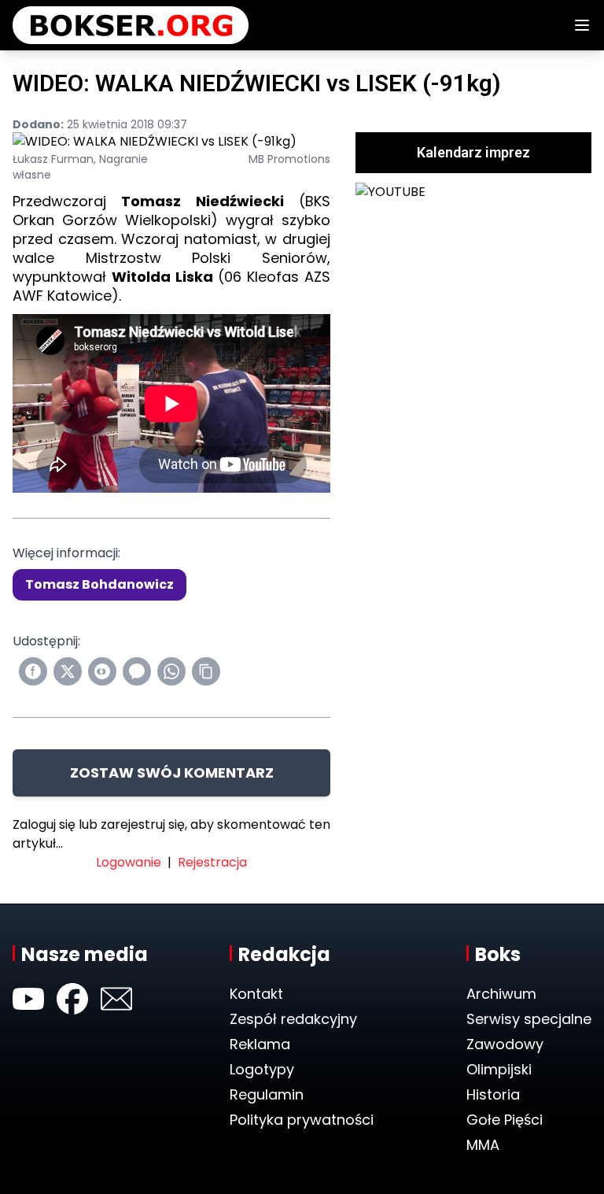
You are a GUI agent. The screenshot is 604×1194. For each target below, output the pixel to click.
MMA (482, 1145)
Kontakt (256, 994)
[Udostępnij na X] (67, 671)
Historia (493, 1094)
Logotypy (262, 1069)
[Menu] (582, 25)
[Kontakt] (116, 999)
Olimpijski (499, 1069)
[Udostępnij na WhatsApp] (171, 671)
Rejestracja (212, 862)
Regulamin (267, 1094)
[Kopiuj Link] (206, 671)
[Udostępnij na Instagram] (102, 671)
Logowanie (128, 862)
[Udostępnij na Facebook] (33, 671)
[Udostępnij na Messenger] (137, 671)
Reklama (260, 1044)
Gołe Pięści (504, 1119)
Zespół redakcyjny (293, 1019)
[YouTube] (28, 999)
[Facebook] (72, 999)
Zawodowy (504, 1044)
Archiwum (501, 994)
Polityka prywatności (302, 1119)
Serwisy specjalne (528, 1019)
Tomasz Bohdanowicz (99, 584)
